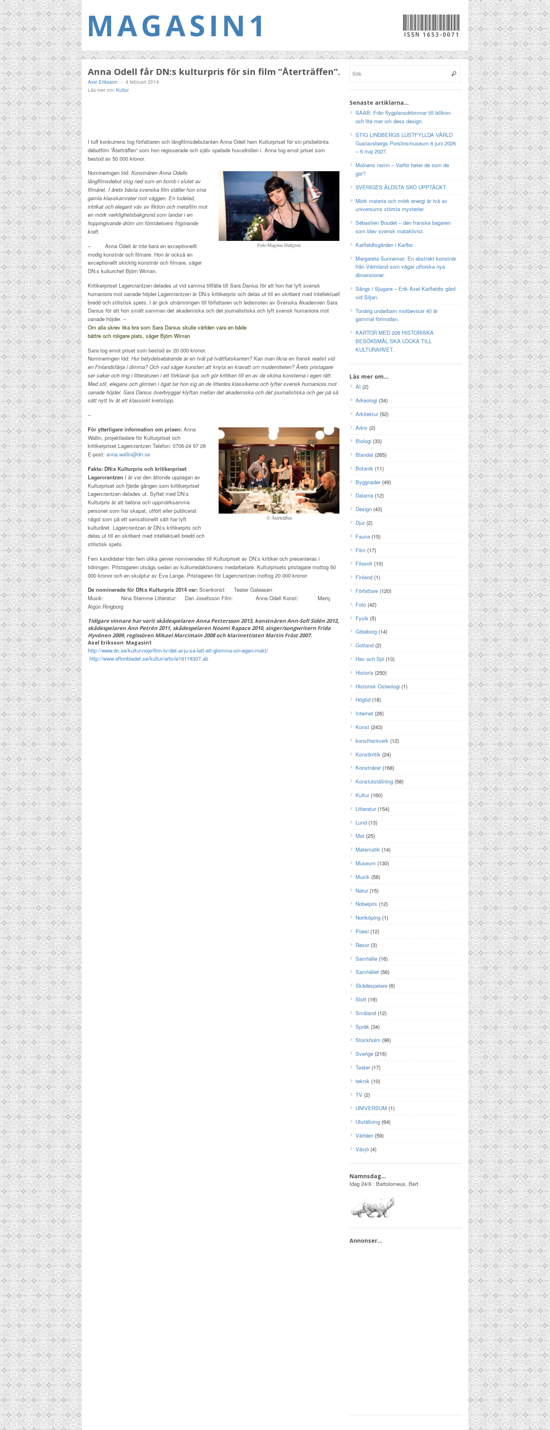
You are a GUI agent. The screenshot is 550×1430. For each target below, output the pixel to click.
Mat (360, 835)
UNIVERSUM (371, 1108)
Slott (361, 999)
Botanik (364, 468)
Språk (362, 1026)
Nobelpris (366, 904)
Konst (362, 727)
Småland (366, 1013)
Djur (360, 522)
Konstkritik (368, 754)
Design (364, 509)
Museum (366, 863)
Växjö (362, 1149)
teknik (363, 1081)
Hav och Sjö (370, 659)
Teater (363, 1067)
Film (361, 550)
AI (358, 386)
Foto (361, 604)
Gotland (365, 645)
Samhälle (366, 958)
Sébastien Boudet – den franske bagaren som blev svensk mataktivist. (403, 227)
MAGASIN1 (178, 25)
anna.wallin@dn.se (128, 454)
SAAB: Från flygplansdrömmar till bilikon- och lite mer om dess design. (404, 117)
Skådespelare (371, 985)
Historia (364, 672)
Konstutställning (374, 781)
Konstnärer (368, 767)
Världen (364, 1135)
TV (359, 1094)
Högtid (363, 699)
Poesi (362, 931)
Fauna (363, 536)
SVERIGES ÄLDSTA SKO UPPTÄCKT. (401, 187)
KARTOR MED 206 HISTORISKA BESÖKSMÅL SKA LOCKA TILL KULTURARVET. (395, 341)
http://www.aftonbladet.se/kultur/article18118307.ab (148, 658)
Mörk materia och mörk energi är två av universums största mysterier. (401, 205)
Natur (362, 890)
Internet (364, 713)
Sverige (364, 1053)
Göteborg (366, 631)
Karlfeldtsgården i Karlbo (384, 245)
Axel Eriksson (103, 81)
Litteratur (366, 808)
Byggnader (368, 482)
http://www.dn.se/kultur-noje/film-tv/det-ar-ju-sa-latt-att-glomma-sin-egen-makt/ (178, 650)
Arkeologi (366, 400)
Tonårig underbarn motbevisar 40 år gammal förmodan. (397, 315)
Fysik (362, 618)
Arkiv (362, 427)
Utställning (368, 1121)
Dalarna (364, 495)
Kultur (122, 89)
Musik (363, 877)
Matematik (368, 849)
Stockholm (368, 1040)
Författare (367, 591)
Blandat (364, 454)
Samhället (367, 972)
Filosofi (364, 563)
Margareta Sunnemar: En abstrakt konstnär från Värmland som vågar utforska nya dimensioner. (406, 267)
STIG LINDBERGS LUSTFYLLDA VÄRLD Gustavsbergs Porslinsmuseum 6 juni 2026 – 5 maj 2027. (406, 143)
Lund (361, 822)
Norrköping (368, 917)
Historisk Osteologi (378, 686)
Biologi (363, 441)
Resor (362, 945)
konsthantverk (372, 740)
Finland (364, 577)
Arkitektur (367, 414)
